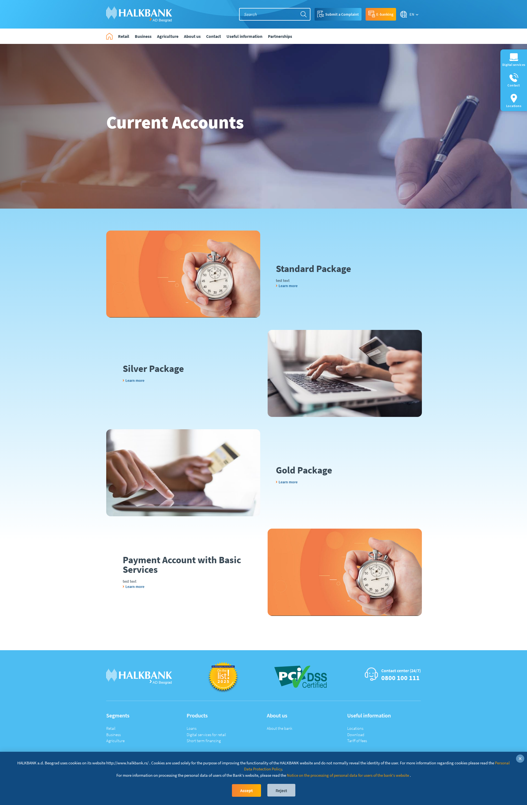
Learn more (288, 285)
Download (355, 734)
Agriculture (115, 740)
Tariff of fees (357, 740)
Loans (192, 728)
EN (412, 14)
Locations (355, 728)
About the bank (279, 728)
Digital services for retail (206, 734)
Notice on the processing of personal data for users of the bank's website (348, 775)
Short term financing (204, 740)
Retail (111, 728)
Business (113, 734)
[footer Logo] (139, 676)
